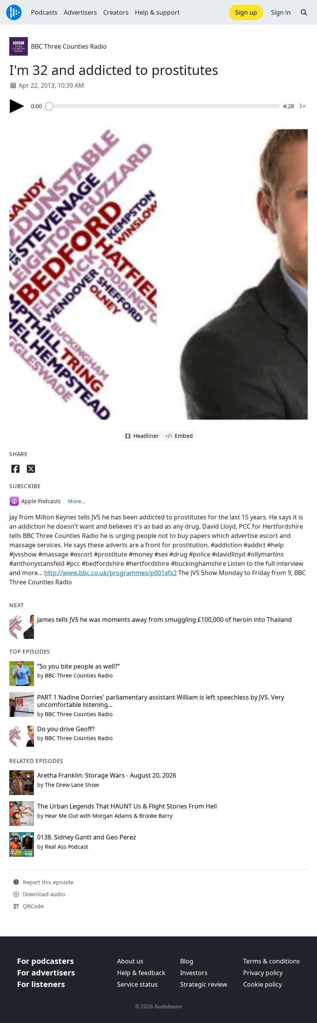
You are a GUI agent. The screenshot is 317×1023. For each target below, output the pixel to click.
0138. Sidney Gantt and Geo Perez (86, 837)
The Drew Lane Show (72, 784)
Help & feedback (141, 973)
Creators (116, 12)
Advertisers (80, 12)
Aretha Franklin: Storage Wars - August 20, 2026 (106, 775)
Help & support (157, 12)
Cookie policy (262, 984)
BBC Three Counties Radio (69, 46)
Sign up (246, 12)
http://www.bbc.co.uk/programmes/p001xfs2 (110, 573)
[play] (17, 106)
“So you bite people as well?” (78, 666)
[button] (304, 12)
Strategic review (203, 984)
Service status (137, 984)
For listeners (41, 984)
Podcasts (44, 12)
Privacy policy (263, 973)
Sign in (281, 12)
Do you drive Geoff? (66, 729)
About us (130, 961)
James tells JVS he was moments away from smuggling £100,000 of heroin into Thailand (164, 619)
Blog (186, 961)
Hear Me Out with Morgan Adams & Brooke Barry (108, 815)
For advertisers (46, 972)
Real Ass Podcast (66, 846)
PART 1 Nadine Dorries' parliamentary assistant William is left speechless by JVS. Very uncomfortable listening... (160, 701)
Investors (194, 973)
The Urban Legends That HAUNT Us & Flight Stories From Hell (127, 806)
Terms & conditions (271, 961)
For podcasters (45, 961)
